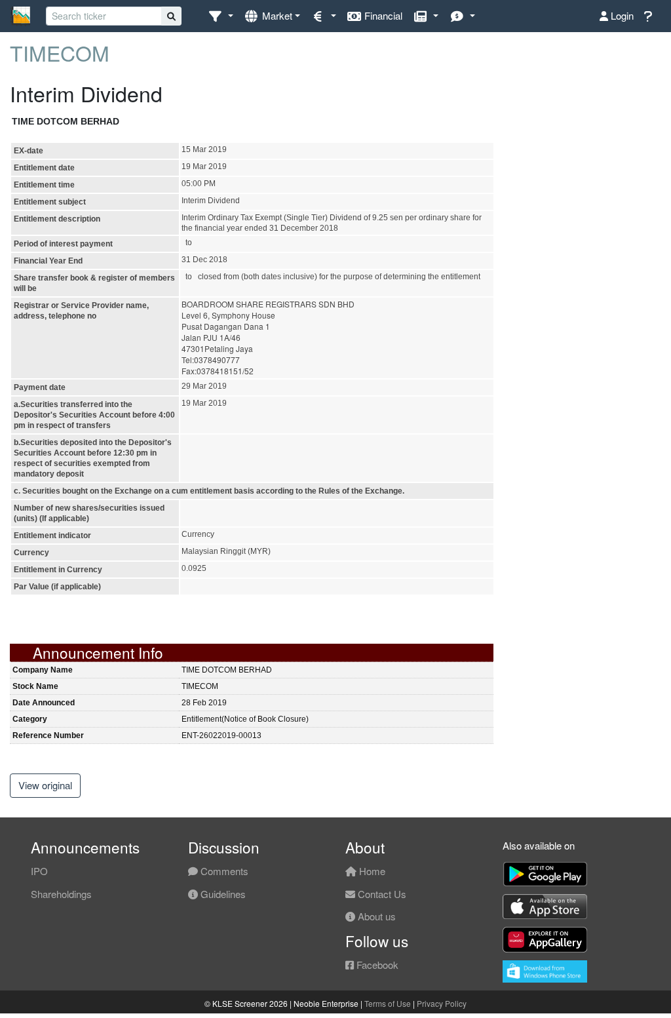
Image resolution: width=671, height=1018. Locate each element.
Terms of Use (387, 1003)
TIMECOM (59, 52)
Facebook (376, 964)
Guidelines (222, 894)
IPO (39, 871)
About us (375, 916)
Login (621, 15)
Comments (223, 871)
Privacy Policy (442, 1003)
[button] (220, 16)
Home (370, 871)
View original (45, 785)
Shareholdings (61, 894)
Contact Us (380, 894)
